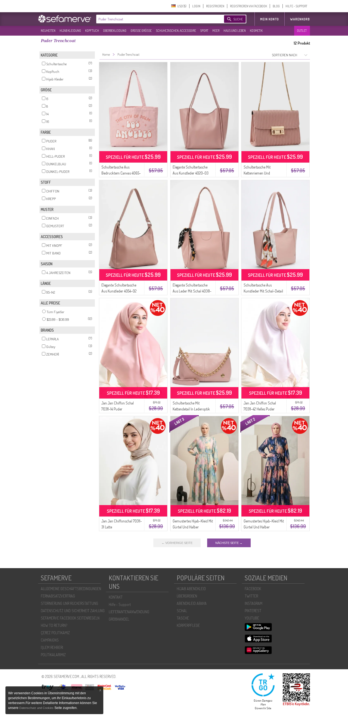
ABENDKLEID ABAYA (192, 603)
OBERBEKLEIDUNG (114, 31)
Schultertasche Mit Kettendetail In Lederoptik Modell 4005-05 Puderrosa (192, 409)
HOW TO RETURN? (54, 625)
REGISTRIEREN (215, 6)
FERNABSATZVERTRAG (58, 596)
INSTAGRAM (253, 603)
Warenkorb (300, 19)
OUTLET (302, 31)
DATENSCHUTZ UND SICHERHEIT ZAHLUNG (73, 610)
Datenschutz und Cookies (36, 707)
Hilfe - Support (120, 604)
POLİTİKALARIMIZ (53, 654)
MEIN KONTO (269, 19)
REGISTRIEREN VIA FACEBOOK (248, 6)
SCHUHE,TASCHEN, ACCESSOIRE (176, 31)
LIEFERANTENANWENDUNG (129, 611)
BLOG (276, 6)
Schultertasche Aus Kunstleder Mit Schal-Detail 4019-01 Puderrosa (263, 291)
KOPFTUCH (92, 31)
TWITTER (251, 596)
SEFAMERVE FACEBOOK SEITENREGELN (70, 618)
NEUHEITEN (48, 31)
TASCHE (183, 618)
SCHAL (182, 610)
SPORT (204, 31)
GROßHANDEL (119, 619)
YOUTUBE (252, 618)
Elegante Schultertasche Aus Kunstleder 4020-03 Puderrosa (191, 173)
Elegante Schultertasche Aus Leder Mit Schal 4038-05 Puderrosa (192, 291)
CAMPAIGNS (50, 640)
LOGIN (196, 6)
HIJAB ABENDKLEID (191, 588)
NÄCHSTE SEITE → (229, 542)
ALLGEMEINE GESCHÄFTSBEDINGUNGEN (71, 588)
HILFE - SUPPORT (296, 6)
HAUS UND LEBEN (234, 31)
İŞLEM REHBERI (52, 647)
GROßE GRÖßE (141, 31)
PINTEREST (253, 610)
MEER (215, 31)
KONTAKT (116, 597)
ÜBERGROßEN (187, 596)
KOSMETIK (256, 31)
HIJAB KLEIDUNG (70, 31)
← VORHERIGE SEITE (176, 542)
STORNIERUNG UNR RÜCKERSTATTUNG (69, 603)
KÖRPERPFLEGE (188, 625)
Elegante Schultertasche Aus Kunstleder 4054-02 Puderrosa (118, 291)
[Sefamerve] (66, 18)
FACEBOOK (253, 588)
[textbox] (155, 19)
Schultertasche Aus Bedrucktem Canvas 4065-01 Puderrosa (121, 173)
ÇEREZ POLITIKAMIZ (55, 632)
